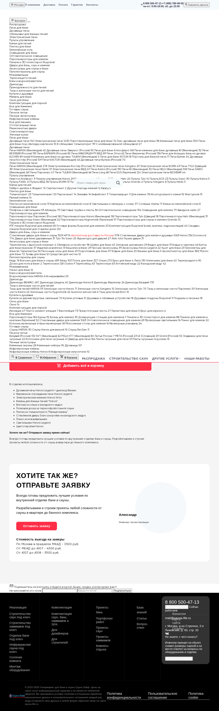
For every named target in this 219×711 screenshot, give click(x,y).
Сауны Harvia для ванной (50, 329)
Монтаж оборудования (19, 668)
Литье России (105, 336)
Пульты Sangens (155, 181)
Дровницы (73, 345)
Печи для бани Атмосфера (114, 150)
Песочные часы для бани (59, 251)
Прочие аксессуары (107, 247)
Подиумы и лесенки (188, 298)
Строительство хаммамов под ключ (20, 626)
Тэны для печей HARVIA (26, 288)
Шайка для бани (102, 244)
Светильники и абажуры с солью (115, 203)
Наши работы (197, 358)
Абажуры (52, 210)
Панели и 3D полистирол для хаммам (153, 317)
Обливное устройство (73, 244)
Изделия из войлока (51, 247)
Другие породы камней (83, 188)
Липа (140, 260)
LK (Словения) (148, 336)
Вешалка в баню (78, 247)
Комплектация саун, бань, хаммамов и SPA (61, 619)
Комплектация (61, 607)
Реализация (18, 607)
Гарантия (77, 4)
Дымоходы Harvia (81, 282)
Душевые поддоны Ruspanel (153, 298)
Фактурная (193, 194)
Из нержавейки (57, 276)
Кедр (14, 260)
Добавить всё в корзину (83, 365)
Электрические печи (52, 141)
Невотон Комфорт (22, 178)
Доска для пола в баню (25, 263)
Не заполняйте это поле (25, 590)
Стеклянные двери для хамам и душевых (149, 235)
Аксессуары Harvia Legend (141, 247)
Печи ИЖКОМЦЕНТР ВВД (88, 153)
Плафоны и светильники (26, 210)
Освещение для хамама (159, 210)
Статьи (142, 618)
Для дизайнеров (59, 631)
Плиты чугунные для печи (114, 339)
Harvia (186, 235)
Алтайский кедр (127, 263)
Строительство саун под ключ (20, 615)
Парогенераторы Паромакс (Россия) (35, 216)
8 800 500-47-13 (152, 3)
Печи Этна (115, 153)
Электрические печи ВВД (71, 169)
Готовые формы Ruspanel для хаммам (82, 225)
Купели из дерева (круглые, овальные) (35, 298)
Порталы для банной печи (150, 156)
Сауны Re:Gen (78, 329)
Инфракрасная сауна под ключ (20, 648)
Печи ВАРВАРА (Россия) (53, 153)
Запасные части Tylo (130, 288)
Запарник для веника (131, 244)
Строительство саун (128, 358)
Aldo (117, 238)
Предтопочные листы (95, 310)
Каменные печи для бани (179, 141)
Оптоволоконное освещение (119, 210)
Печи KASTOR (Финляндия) (61, 159)
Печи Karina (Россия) (106, 169)
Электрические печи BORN (160, 166)
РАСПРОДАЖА (93, 358)
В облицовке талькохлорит (76, 144)
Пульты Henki (176, 181)
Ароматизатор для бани (180, 251)
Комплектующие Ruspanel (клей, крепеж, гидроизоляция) (148, 225)
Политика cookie (195, 695)
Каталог (19, 20)
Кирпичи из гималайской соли (70, 203)
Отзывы (178, 628)
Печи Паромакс (42, 172)
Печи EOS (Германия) (125, 172)
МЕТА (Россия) (126, 336)
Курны (43, 317)
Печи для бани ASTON (115, 156)
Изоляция (17, 310)
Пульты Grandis (132, 181)
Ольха (105, 260)
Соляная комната (15, 659)
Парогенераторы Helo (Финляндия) (183, 216)
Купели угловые (74, 298)
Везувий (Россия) (22, 336)
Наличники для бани (161, 260)
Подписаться (122, 590)
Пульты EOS (159, 178)
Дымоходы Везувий (139, 282)
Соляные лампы (150, 203)
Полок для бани (85, 260)
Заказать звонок (198, 5)
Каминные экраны (22, 345)
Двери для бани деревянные (35, 238)
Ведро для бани (160, 244)
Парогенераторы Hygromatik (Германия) (89, 219)
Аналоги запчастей (84, 292)
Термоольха (105, 263)
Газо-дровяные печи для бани (138, 141)
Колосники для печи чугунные (47, 339)
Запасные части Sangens (96, 288)
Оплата (63, 4)
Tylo (60, 238)
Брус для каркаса (153, 310)
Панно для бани (21, 270)
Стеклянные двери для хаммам (63, 320)
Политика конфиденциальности (124, 695)
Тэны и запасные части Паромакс (171, 288)
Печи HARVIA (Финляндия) (27, 150)
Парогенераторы (23, 317)
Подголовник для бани (94, 251)
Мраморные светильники (162, 320)
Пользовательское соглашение (162, 695)
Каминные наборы (50, 345)
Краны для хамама (64, 317)
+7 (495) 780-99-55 (172, 3)
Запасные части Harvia (60, 288)
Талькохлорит (20, 194)
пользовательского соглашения (70, 697)
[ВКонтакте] (167, 633)
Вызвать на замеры (178, 658)
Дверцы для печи (81, 339)
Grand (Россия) (170, 336)
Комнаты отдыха (102, 647)
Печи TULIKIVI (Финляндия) (73, 172)
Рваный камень (20, 197)
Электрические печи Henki (32, 169)
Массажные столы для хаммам (87, 323)
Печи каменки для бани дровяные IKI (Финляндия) (167, 150)
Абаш (66, 260)
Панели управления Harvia (55, 178)
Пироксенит (66, 194)
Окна (14, 304)
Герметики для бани (126, 310)
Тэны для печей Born (114, 292)
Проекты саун (102, 629)
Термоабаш (85, 263)
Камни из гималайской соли (182, 203)
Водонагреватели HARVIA (27, 276)
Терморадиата (189, 260)
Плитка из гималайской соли (29, 203)
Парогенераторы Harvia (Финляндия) (88, 216)
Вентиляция (68, 310)
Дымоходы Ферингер (109, 282)
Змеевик (84, 194)
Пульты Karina (200, 178)
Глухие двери (134, 238)
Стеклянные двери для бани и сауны (36, 235)
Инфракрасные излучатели (70, 351)
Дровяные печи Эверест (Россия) (70, 150)
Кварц (106, 188)
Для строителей (59, 640)
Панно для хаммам (195, 320)
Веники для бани (150, 251)
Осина (69, 263)
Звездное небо (188, 210)
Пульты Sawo (179, 178)
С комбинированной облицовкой (119, 144)
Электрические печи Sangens (117, 166)
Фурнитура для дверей (94, 238)
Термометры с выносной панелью (32, 244)
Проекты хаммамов (103, 638)
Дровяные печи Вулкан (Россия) (103, 159)
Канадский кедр (153, 263)
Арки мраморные (52, 323)
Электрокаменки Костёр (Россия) (71, 166)
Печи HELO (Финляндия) (169, 169)
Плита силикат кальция (42, 310)
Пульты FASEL (19, 181)
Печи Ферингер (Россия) (143, 153)
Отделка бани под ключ (19, 637)
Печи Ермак (179, 156)
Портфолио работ (104, 620)
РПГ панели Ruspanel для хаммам (32, 225)
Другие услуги (165, 358)
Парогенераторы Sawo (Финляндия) (34, 219)
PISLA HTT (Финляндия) (77, 336)
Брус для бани (123, 260)
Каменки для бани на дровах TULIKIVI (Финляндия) (66, 156)
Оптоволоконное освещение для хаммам (115, 320)
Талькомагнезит (44, 194)
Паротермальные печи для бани (93, 141)
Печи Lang (100, 172)
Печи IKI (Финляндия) (137, 169)
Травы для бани (37, 254)
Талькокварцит (120, 194)
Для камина (140, 194)
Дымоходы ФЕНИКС (24, 282)
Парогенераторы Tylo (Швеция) (136, 216)
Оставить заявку (36, 526)
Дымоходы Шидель (54, 282)
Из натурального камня (167, 194)
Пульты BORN (59, 181)
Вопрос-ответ (142, 625)
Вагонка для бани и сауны (39, 260)
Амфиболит (99, 194)
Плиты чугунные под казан (151, 339)
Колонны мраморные (23, 323)
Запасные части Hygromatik (50, 292)
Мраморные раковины (125, 323)
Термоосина (53, 263)
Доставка (49, 4)
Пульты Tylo (140, 178)
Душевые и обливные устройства (110, 298)
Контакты (92, 4)
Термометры (30, 251)
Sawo (71, 238)
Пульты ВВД (39, 181)
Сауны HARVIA (20, 329)
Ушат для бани (172, 247)
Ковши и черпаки (185, 244)
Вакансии (179, 614)
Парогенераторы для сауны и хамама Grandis (149, 219)
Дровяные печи (21, 141)
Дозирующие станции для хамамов (102, 317)
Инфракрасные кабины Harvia (29, 351)
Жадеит (39, 188)
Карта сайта (176, 621)
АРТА (91, 235)
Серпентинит (56, 188)
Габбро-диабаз (20, 188)
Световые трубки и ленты (79, 210)
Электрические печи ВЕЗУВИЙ (163, 172)
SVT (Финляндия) (48, 336)
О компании (32, 4)
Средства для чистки (65, 254)
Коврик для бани (124, 251)
